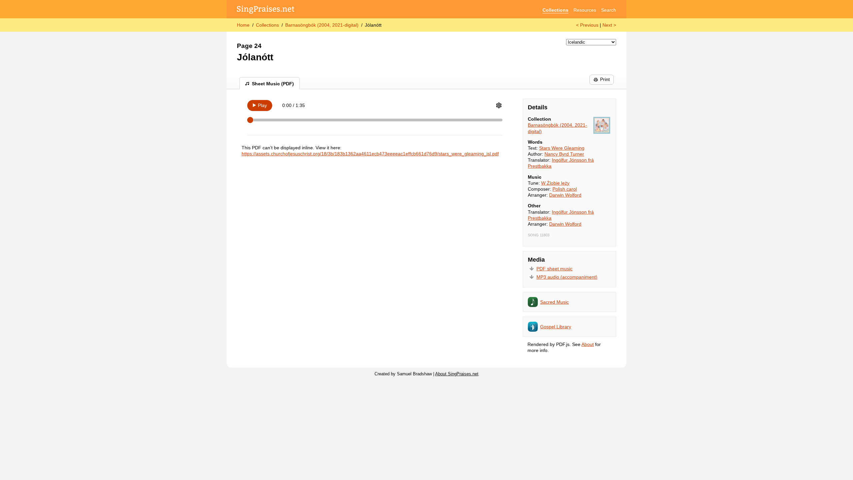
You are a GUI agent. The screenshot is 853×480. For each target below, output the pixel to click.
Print (605, 79)
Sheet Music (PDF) (273, 83)
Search (608, 10)
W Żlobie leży (555, 183)
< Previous (587, 25)
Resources (584, 10)
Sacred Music (554, 302)
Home (243, 25)
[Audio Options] (498, 105)
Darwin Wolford (565, 195)
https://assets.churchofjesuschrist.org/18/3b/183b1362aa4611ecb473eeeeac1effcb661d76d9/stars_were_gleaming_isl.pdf (370, 153)
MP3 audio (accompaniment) (566, 277)
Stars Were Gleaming (561, 148)
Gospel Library (555, 326)
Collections (555, 10)
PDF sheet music (554, 268)
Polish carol (564, 189)
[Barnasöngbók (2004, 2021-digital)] (601, 125)
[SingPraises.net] (266, 10)
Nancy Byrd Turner (564, 154)
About (587, 344)
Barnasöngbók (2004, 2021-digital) (322, 25)
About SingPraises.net (456, 374)
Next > (609, 25)
